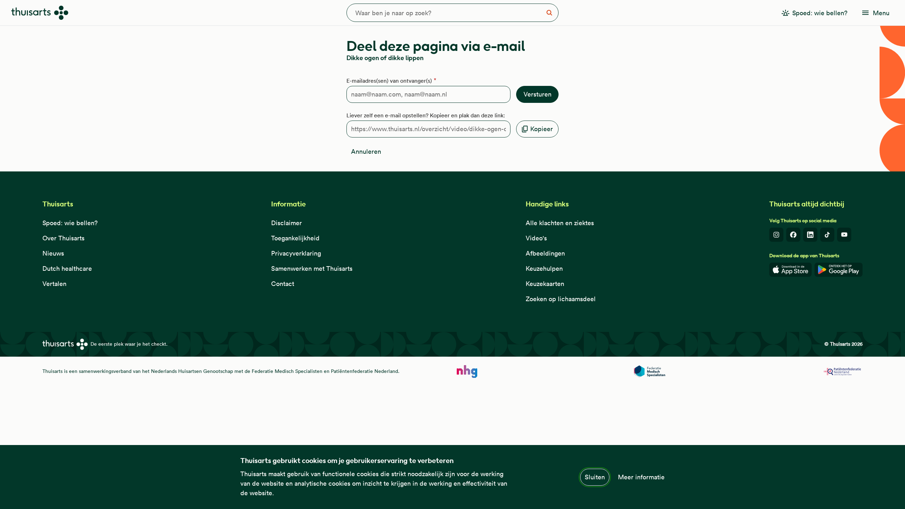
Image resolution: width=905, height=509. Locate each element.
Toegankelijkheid (295, 238)
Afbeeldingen (545, 253)
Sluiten (595, 477)
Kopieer (541, 129)
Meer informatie (641, 477)
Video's (536, 238)
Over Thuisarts (63, 238)
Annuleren (366, 151)
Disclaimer (286, 223)
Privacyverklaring (296, 253)
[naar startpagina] (467, 371)
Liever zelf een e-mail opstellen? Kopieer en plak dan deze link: (425, 115)
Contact (282, 284)
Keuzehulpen (544, 268)
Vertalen (54, 284)
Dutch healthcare (67, 268)
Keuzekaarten (545, 284)
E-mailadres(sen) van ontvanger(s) (389, 80)
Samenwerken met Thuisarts (311, 268)
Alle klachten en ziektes (560, 223)
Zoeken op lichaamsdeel (561, 299)
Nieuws (53, 253)
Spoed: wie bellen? (70, 223)
